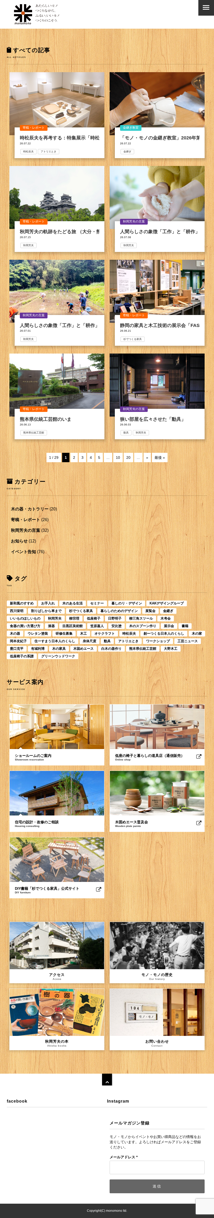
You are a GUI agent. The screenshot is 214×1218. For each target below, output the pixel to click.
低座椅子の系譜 (22, 656)
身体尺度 (89, 641)
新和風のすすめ (22, 603)
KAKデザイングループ (167, 603)
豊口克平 (16, 649)
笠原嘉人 (97, 626)
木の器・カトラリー (30, 509)
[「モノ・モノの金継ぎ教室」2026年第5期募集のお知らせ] (157, 103)
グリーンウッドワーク (58, 656)
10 (118, 457)
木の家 (197, 633)
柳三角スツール (141, 618)
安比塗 (116, 626)
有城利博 (38, 649)
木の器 (15, 633)
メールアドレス (124, 1157)
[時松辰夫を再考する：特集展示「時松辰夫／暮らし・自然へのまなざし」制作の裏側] (56, 103)
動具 (126, 432)
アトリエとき (48, 151)
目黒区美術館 (72, 626)
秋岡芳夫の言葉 (134, 221)
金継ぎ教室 (131, 127)
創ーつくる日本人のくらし (164, 633)
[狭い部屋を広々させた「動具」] (157, 385)
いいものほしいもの (25, 618)
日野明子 (115, 618)
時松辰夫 (28, 151)
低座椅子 (93, 618)
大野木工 (170, 649)
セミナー (97, 603)
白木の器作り (111, 649)
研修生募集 (64, 633)
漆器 (51, 626)
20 (128, 457)
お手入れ (48, 603)
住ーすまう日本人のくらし (54, 641)
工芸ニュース (187, 641)
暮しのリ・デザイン (126, 603)
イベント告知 (23, 551)
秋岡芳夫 (28, 245)
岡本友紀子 (18, 641)
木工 (83, 633)
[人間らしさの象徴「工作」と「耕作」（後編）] (157, 197)
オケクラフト (104, 633)
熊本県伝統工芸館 (33, 432)
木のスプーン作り (142, 626)
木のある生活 (72, 603)
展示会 (169, 626)
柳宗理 (74, 618)
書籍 (185, 626)
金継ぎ (127, 151)
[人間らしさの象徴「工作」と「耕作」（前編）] (56, 291)
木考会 (165, 618)
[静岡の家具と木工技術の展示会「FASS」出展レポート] (157, 291)
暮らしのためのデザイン (119, 611)
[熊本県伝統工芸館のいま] (56, 385)
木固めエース (83, 649)
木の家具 (59, 649)
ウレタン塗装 (38, 633)
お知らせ (19, 541)
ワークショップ (158, 641)
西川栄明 (16, 611)
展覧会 (150, 611)
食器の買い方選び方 (25, 626)
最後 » (159, 457)
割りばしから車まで (46, 611)
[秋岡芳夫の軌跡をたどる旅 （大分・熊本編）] (56, 197)
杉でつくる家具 (132, 339)
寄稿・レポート (34, 127)
